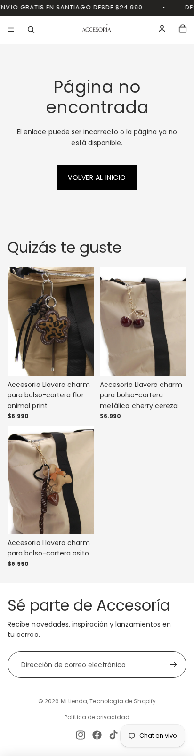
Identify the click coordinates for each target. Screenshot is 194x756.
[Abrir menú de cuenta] (162, 28)
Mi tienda (74, 701)
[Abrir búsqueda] (31, 29)
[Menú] (11, 29)
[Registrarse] (173, 665)
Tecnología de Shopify (122, 701)
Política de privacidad (97, 717)
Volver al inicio (97, 177)
